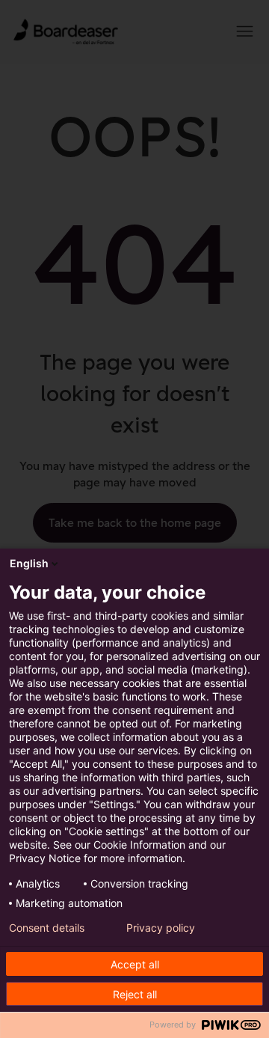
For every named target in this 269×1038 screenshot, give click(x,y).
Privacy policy (160, 928)
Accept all (135, 964)
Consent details (46, 928)
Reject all (135, 994)
